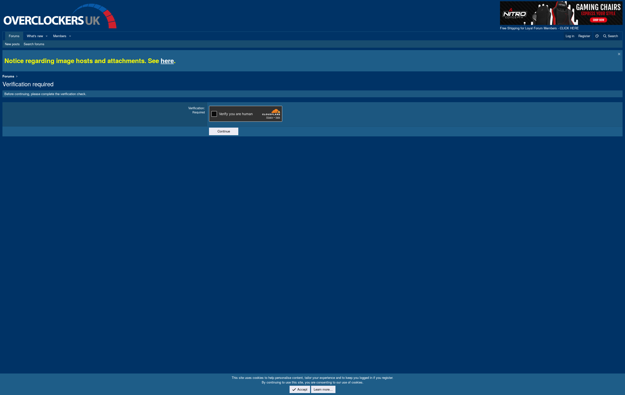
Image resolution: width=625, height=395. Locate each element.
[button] (46, 36)
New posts (12, 44)
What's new (35, 35)
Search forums (34, 44)
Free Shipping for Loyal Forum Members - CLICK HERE (539, 28)
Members (59, 35)
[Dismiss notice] (618, 54)
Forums (14, 35)
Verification (196, 108)
